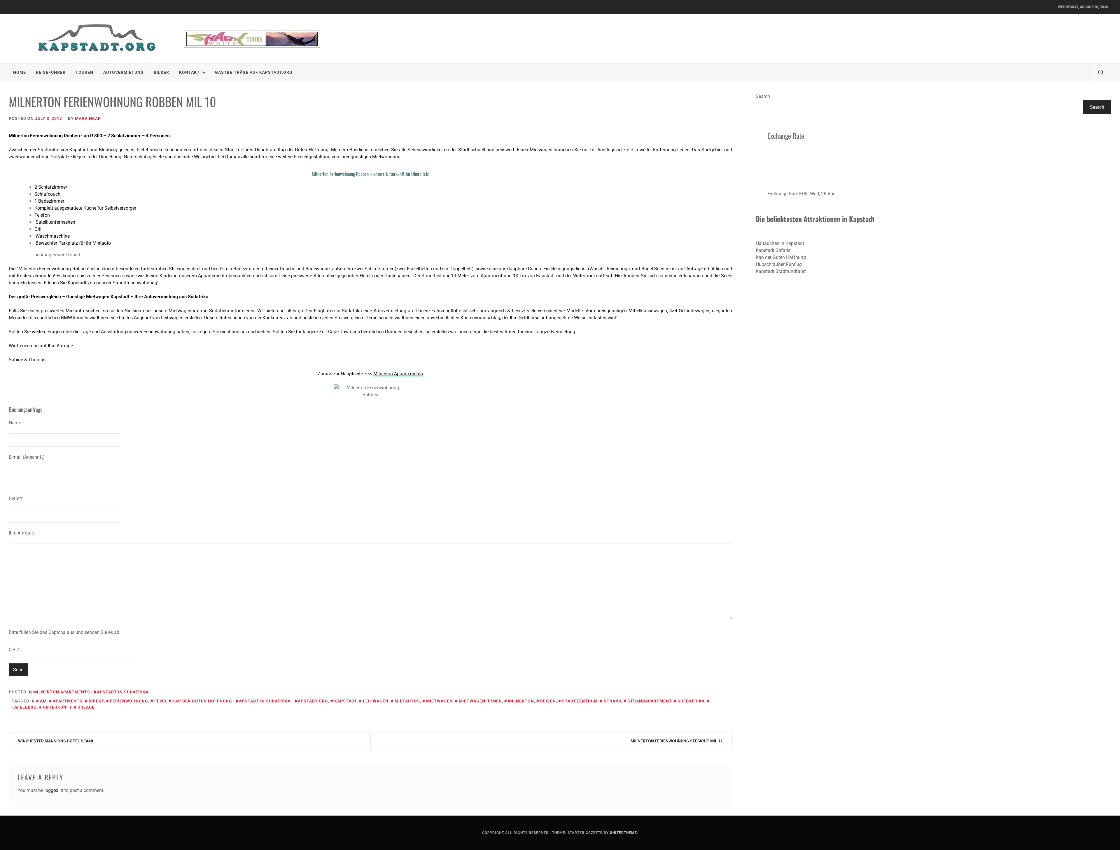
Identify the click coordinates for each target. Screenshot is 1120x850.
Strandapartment (649, 701)
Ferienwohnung (129, 701)
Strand (612, 701)
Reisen (548, 701)
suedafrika (691, 701)
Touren (84, 72)
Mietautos (407, 701)
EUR (803, 194)
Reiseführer (51, 72)
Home (19, 72)
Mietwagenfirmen (480, 701)
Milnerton (521, 701)
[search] (1101, 72)
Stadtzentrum (580, 701)
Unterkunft (57, 707)
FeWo (160, 701)
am (43, 701)
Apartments (68, 701)
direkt (96, 701)
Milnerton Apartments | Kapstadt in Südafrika (90, 692)
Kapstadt (345, 701)
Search (763, 96)
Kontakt (189, 72)
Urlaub (86, 707)
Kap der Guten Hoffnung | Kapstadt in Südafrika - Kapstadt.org (250, 701)
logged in (53, 790)
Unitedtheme (623, 833)
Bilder (161, 72)
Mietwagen (439, 701)
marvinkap (88, 118)
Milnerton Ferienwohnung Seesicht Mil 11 (677, 741)
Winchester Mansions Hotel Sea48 (55, 741)
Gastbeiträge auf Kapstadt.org (254, 72)
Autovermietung (123, 72)
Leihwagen (375, 701)
